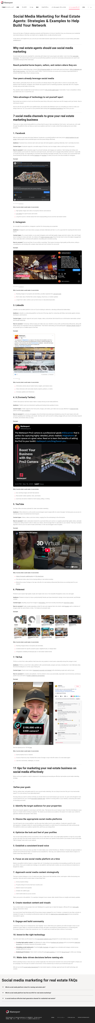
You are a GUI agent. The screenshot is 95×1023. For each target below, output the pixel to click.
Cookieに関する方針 (71, 1017)
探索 (18, 7)
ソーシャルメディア (74, 7)
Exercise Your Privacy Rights (83, 1017)
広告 (84, 7)
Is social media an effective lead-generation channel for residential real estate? (30, 998)
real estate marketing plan (38, 798)
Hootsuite (45, 947)
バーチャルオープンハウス (59, 7)
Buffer (41, 947)
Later (52, 947)
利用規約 (52, 1017)
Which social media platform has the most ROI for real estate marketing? (28, 993)
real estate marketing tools (44, 939)
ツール (31, 7)
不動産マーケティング (8, 7)
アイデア (24, 7)
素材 (37, 7)
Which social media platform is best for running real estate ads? (25, 987)
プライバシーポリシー (61, 1017)
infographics (42, 602)
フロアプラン (45, 7)
